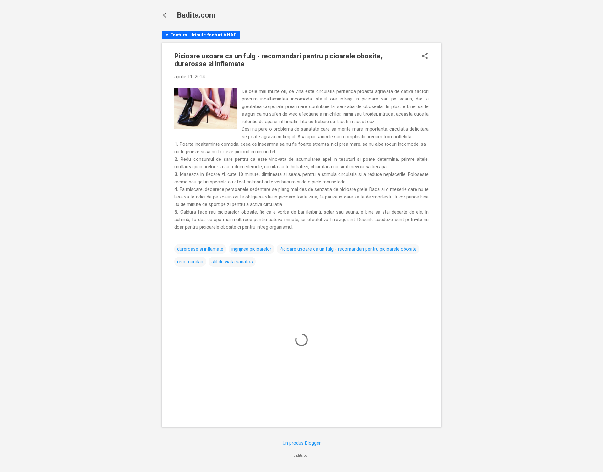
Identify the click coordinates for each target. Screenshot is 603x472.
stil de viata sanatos (232, 261)
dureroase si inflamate (200, 249)
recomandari (190, 261)
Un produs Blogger (302, 443)
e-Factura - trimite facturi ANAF (201, 35)
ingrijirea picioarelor (251, 249)
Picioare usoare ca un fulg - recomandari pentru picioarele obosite (348, 249)
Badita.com (196, 15)
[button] (425, 56)
